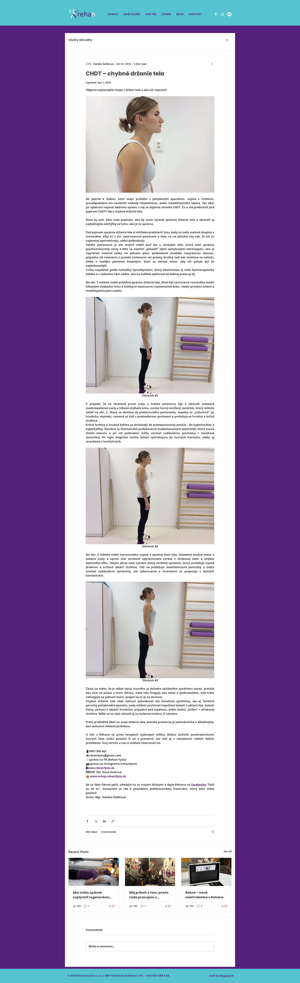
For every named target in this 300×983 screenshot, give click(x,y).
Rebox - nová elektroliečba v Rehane (204, 894)
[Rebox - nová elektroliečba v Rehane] (206, 872)
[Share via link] (113, 821)
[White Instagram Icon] (222, 14)
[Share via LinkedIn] (104, 821)
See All (228, 851)
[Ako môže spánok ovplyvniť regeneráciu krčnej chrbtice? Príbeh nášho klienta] (94, 872)
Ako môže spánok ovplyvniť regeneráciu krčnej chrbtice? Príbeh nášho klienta (92, 895)
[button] (227, 40)
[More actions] (212, 64)
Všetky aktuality (80, 40)
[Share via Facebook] (87, 821)
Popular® (227, 975)
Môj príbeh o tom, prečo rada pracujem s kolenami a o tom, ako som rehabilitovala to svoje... (148, 895)
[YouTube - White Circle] (229, 14)
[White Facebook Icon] (216, 14)
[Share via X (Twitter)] (96, 821)
